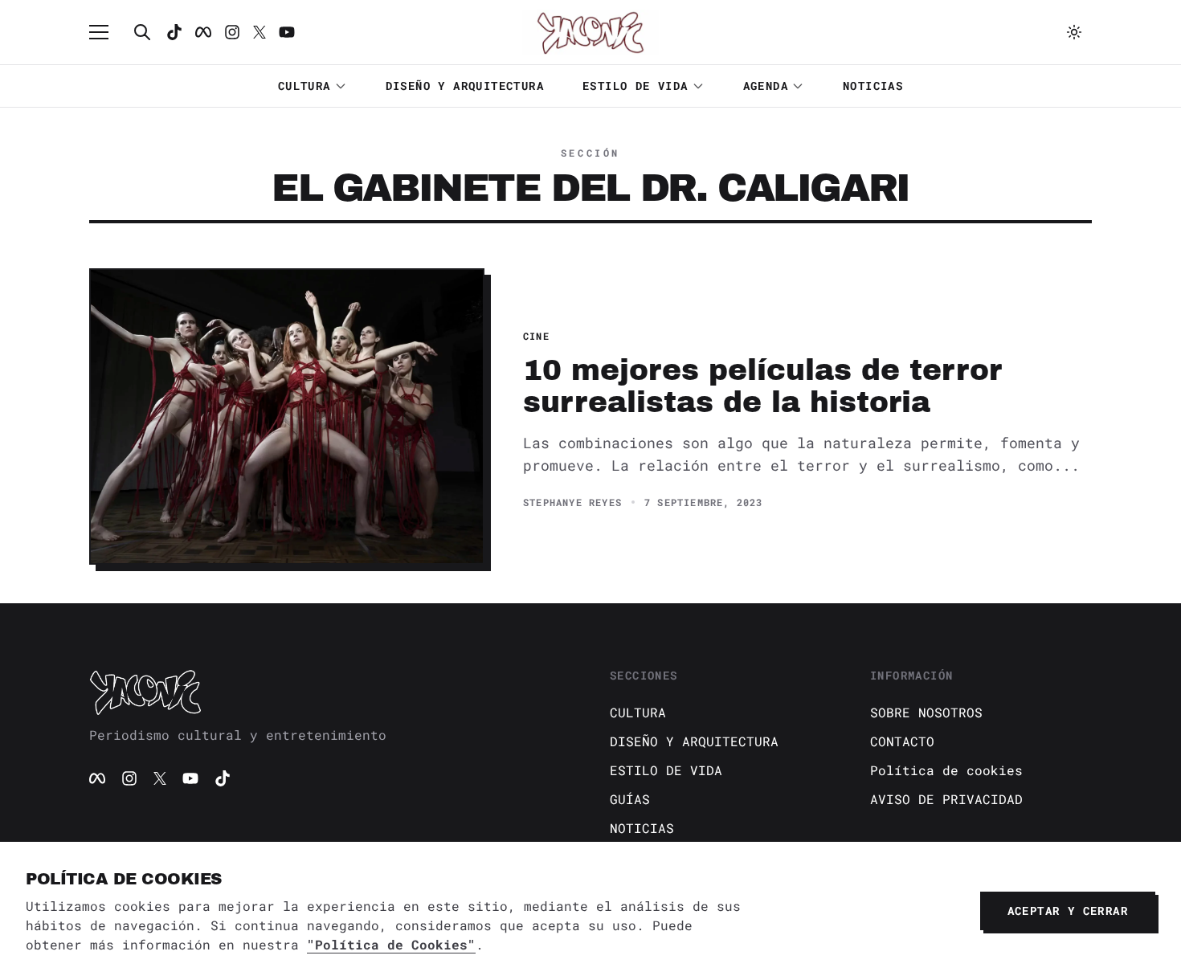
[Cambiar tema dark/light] (1074, 32)
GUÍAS (630, 798)
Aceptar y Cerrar (1067, 910)
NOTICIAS (873, 85)
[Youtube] (287, 32)
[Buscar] (142, 32)
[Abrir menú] (107, 32)
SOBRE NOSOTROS (926, 712)
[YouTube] (190, 778)
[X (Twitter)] (159, 778)
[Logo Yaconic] (590, 32)
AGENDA (765, 85)
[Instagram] (232, 32)
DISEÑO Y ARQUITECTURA (465, 85)
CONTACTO (902, 741)
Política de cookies (946, 770)
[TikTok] (174, 32)
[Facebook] (203, 32)
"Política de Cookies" (391, 944)
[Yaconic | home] (330, 692)
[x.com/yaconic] (259, 32)
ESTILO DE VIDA (635, 85)
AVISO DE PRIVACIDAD (946, 798)
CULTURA (304, 85)
